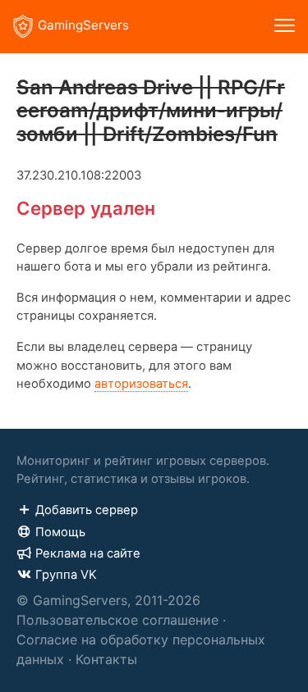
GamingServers (83, 25)
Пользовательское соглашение (117, 620)
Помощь (60, 532)
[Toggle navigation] (284, 27)
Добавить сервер (86, 510)
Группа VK (66, 574)
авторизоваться (141, 383)
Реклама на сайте (87, 553)
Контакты (106, 659)
